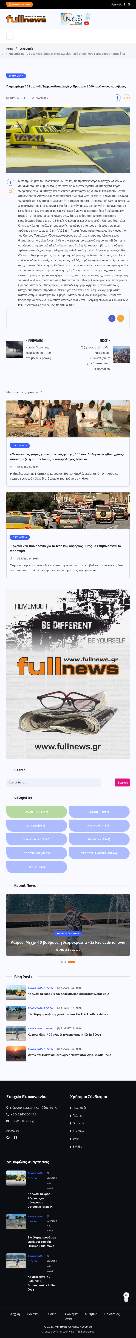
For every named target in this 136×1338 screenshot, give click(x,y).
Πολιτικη (99, 839)
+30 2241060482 (23, 1114)
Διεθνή (99, 811)
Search (122, 782)
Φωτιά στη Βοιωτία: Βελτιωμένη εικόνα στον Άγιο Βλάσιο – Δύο (69, 1055)
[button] (62, 962)
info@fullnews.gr (22, 1121)
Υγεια (37, 866)
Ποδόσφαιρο (37, 839)
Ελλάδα (37, 825)
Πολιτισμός (37, 853)
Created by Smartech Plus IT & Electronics (68, 1331)
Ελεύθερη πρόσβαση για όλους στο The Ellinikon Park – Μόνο (68, 1014)
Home (9, 48)
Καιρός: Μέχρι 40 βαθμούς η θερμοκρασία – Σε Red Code (64, 1034)
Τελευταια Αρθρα (99, 853)
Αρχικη (15, 1314)
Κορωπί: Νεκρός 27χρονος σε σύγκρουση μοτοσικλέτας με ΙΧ (69, 994)
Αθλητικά (36, 811)
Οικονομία (26, 48)
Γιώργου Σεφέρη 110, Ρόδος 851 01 (33, 1108)
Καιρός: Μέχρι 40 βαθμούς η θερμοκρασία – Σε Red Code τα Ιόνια (68, 942)
